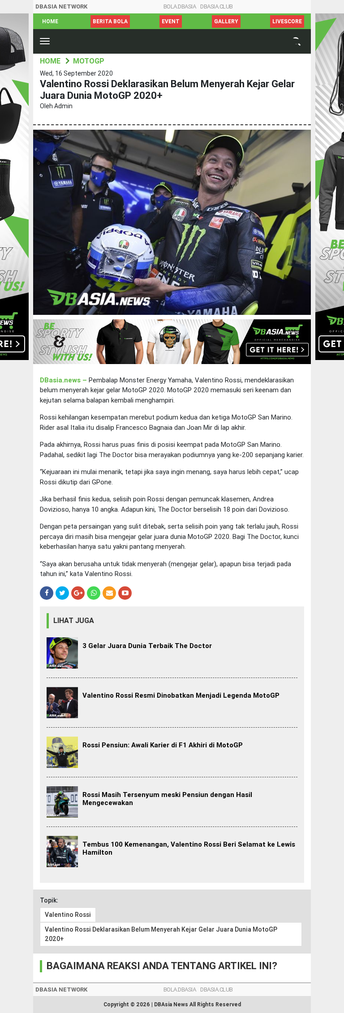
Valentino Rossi (68, 914)
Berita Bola (110, 21)
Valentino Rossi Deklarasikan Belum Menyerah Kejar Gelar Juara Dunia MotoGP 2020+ (161, 934)
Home (50, 21)
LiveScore (287, 21)
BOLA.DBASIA (179, 6)
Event (171, 21)
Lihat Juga (73, 620)
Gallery (226, 21)
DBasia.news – (64, 380)
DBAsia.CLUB (216, 6)
